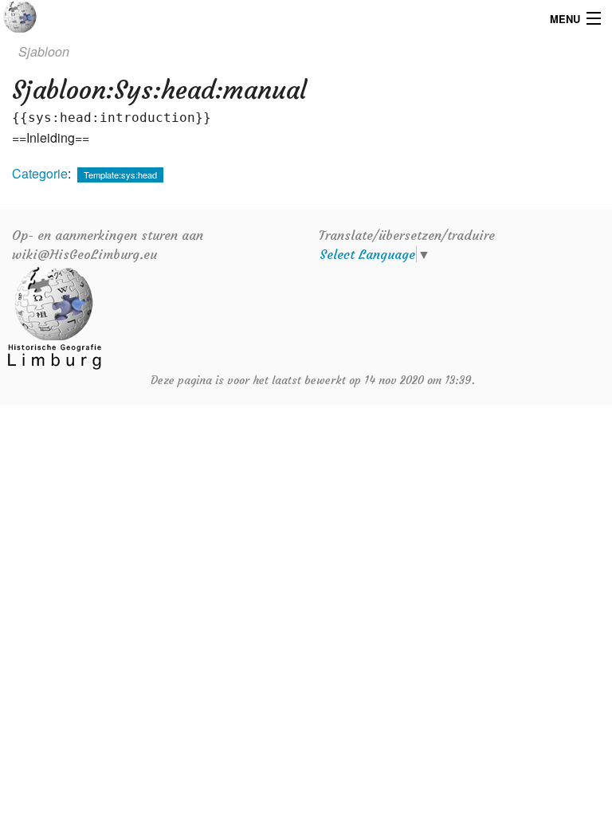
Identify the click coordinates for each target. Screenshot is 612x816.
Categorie (40, 173)
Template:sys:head (120, 174)
